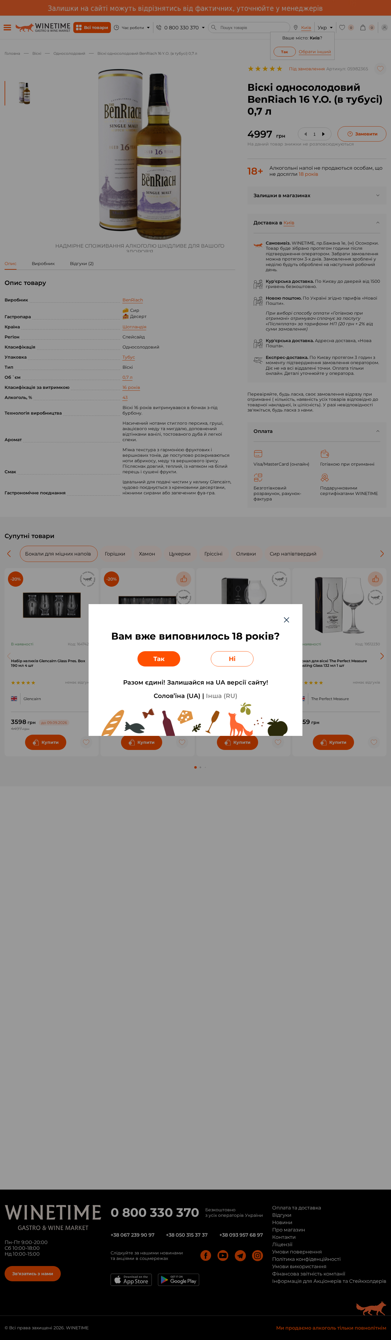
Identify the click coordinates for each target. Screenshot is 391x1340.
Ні (232, 659)
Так (159, 659)
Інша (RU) (221, 696)
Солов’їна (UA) (177, 696)
